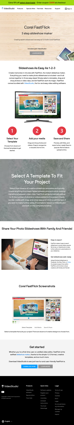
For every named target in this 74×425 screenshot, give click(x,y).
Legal (56, 401)
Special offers (30, 395)
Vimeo (69, 262)
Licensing (43, 398)
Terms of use (59, 390)
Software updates (45, 390)
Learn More (37, 53)
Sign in (69, 9)
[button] (21, 8)
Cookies (57, 395)
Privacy (57, 393)
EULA (56, 398)
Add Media (37, 327)
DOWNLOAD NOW (29, 366)
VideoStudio (29, 83)
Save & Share (48, 327)
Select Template (27, 327)
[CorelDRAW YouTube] (2, 392)
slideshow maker (23, 355)
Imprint (57, 414)
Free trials (29, 398)
